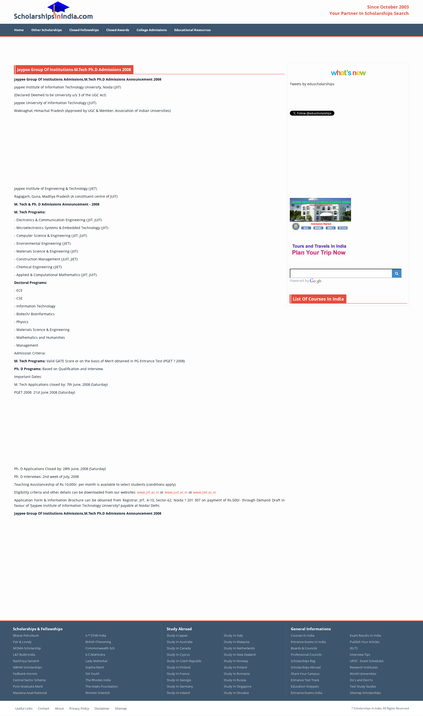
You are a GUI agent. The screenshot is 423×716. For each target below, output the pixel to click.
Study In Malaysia (236, 642)
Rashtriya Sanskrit (26, 661)
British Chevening (98, 642)
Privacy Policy (79, 708)
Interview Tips (360, 654)
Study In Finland (178, 667)
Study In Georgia (179, 680)
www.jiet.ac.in (204, 492)
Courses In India (302, 635)
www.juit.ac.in (176, 492)
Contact (43, 708)
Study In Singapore (237, 686)
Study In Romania (237, 673)
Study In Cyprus (178, 654)
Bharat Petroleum (26, 635)
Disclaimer (101, 708)
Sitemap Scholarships (365, 693)
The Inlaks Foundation (101, 686)
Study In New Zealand (240, 654)
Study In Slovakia (236, 693)
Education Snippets (305, 686)
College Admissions (152, 30)
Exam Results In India (365, 635)
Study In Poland (235, 667)
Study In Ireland (178, 693)
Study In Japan (177, 635)
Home (19, 30)
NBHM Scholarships (27, 667)
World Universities (363, 673)
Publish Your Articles (364, 642)
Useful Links (24, 708)
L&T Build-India (24, 654)
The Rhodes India (98, 680)
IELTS (354, 648)
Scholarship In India (53, 10)
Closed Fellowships (84, 30)
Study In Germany (180, 686)
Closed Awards (117, 30)
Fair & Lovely (22, 642)
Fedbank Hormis (25, 673)
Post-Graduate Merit (28, 686)
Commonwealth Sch (100, 648)
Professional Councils (306, 654)
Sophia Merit (94, 667)
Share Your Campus (305, 673)
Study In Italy (233, 635)
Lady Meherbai (96, 661)
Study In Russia (235, 680)
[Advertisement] (211, 50)
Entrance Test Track (305, 680)
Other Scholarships (46, 30)
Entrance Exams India (306, 693)
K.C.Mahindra (95, 654)
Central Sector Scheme (29, 680)
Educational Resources (192, 30)
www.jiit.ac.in (148, 492)
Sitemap (121, 708)
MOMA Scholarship (27, 648)
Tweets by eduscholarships (312, 84)
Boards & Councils (304, 648)
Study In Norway (236, 661)
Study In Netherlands (239, 648)
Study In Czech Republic (184, 661)
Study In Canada (179, 648)
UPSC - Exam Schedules (367, 661)
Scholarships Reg (303, 661)
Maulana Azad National (30, 693)
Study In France (178, 673)
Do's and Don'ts (361, 680)
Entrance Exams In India (308, 642)
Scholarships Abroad (306, 667)
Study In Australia (179, 642)
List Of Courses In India (318, 299)
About (59, 708)
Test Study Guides (363, 686)
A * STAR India (95, 635)
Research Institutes (364, 667)
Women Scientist (97, 693)
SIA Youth (92, 673)
